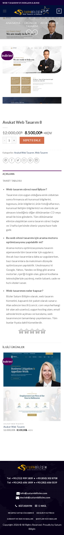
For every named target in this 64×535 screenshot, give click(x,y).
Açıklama (9, 174)
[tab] (32, 174)
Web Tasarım (41, 152)
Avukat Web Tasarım (24, 152)
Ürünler (30, 23)
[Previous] (6, 107)
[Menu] (5, 11)
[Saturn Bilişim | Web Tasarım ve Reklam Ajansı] (31, 11)
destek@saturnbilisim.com (35, 497)
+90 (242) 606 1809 (22, 482)
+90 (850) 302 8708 (46, 478)
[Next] (15, 107)
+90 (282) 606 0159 (46, 482)
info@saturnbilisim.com (33, 493)
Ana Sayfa (13, 23)
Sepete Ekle (32, 140)
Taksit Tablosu (12, 180)
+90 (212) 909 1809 (22, 478)
